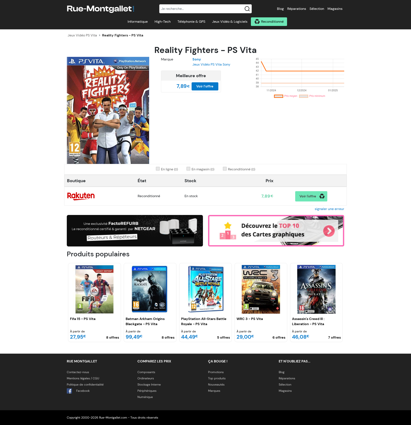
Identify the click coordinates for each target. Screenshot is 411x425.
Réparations (296, 8)
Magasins (335, 8)
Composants (146, 372)
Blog (280, 8)
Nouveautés (216, 384)
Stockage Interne (149, 384)
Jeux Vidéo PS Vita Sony (211, 64)
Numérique (145, 397)
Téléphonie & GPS (191, 21)
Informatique (138, 21)
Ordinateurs (145, 378)
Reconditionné (272, 21)
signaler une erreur (329, 209)
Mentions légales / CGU (83, 378)
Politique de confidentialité (85, 384)
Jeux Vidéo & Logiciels (229, 21)
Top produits (217, 378)
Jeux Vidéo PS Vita (82, 35)
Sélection (317, 8)
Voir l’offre (204, 86)
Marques (214, 391)
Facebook (82, 391)
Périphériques (146, 391)
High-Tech (163, 21)
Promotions (216, 372)
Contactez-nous (78, 372)
